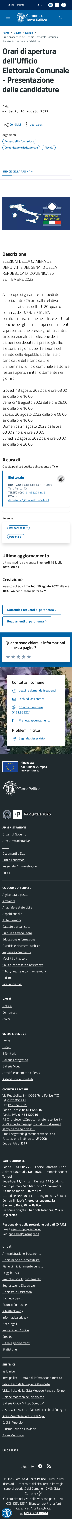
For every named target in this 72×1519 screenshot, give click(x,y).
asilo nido (8, 1371)
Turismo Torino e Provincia (19, 1428)
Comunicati (9, 1012)
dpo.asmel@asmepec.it (24, 1234)
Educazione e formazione (18, 939)
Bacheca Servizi (12, 1298)
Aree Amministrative (16, 840)
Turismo (7, 977)
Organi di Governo (14, 834)
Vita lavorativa (12, 984)
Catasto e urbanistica (16, 926)
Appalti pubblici (12, 913)
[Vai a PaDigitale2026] (26, 814)
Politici (6, 872)
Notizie (29, 33)
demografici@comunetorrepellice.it (28, 500)
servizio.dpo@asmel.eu (26, 1229)
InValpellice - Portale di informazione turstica (32, 1377)
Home (5, 33)
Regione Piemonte (15, 5)
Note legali (9, 1323)
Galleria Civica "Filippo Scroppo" (23, 1403)
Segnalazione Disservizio (18, 1285)
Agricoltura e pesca (15, 894)
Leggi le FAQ (10, 1272)
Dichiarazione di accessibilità (21, 1259)
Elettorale (16, 477)
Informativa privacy (15, 1317)
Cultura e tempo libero (17, 932)
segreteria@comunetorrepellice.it (33, 1133)
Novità (17, 33)
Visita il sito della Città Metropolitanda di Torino (33, 1390)
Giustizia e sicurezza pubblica (21, 945)
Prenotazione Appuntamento (21, 1279)
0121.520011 (17, 1105)
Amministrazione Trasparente (21, 1253)
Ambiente (8, 901)
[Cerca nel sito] (61, 18)
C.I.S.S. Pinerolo (12, 1422)
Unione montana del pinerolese (23, 1396)
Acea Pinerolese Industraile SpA (23, 1416)
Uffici (5, 847)
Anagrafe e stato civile (17, 907)
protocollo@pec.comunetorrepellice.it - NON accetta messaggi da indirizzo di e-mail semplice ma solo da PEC (32, 1124)
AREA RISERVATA (36, 1513)
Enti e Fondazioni (13, 859)
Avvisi (6, 1018)
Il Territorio (9, 1053)
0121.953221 (16, 1100)
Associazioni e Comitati (17, 1079)
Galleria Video (11, 1066)
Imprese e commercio (16, 952)
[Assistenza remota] (39, 1493)
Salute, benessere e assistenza (22, 964)
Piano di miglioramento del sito (22, 1266)
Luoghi (6, 1047)
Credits (7, 1336)
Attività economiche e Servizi (21, 1072)
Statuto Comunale (14, 1304)
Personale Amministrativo (19, 866)
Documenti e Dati (13, 853)
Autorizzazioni (11, 920)
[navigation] (8, 17)
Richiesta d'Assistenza (17, 1291)
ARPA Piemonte (13, 1435)
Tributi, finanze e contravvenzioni (24, 971)
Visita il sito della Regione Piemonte (26, 1384)
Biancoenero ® (38, 1503)
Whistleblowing (12, 1311)
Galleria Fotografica (15, 1059)
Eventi (6, 1040)
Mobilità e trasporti (14, 958)
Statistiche (9, 1349)
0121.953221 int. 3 (33, 492)
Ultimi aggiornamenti (16, 1343)
